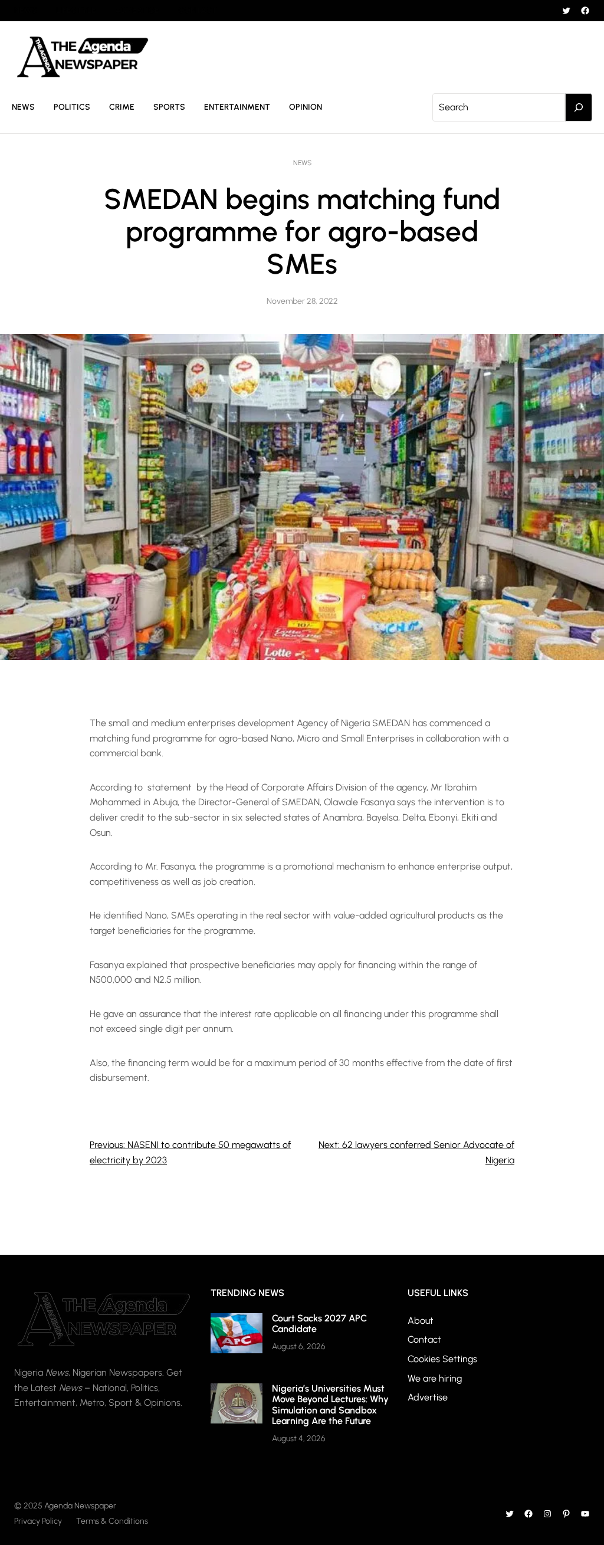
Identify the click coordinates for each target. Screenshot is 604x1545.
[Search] (578, 107)
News (302, 163)
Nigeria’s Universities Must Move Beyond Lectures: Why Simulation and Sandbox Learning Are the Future (330, 1404)
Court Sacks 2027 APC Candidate (319, 1323)
